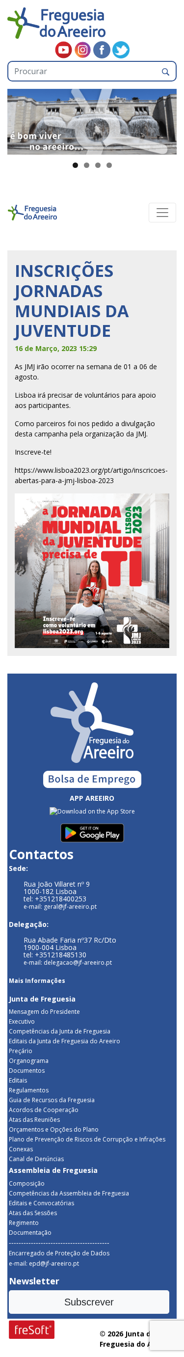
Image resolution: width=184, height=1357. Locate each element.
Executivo (22, 1021)
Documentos (27, 1070)
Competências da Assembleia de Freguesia (69, 1193)
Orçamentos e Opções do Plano (54, 1129)
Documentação (30, 1232)
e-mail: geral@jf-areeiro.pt (60, 906)
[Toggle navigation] (162, 212)
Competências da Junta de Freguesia (59, 1031)
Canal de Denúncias (36, 1159)
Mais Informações (37, 981)
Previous (19, 119)
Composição (27, 1183)
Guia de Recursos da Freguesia (52, 1100)
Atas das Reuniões (34, 1119)
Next (164, 119)
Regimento (24, 1223)
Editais (18, 1080)
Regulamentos (29, 1090)
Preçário (20, 1051)
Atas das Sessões (33, 1213)
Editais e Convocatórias (41, 1203)
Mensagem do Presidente (44, 1011)
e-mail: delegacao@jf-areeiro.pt (68, 962)
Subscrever (89, 1302)
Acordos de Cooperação (44, 1110)
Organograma (29, 1061)
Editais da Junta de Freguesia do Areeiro (64, 1041)
